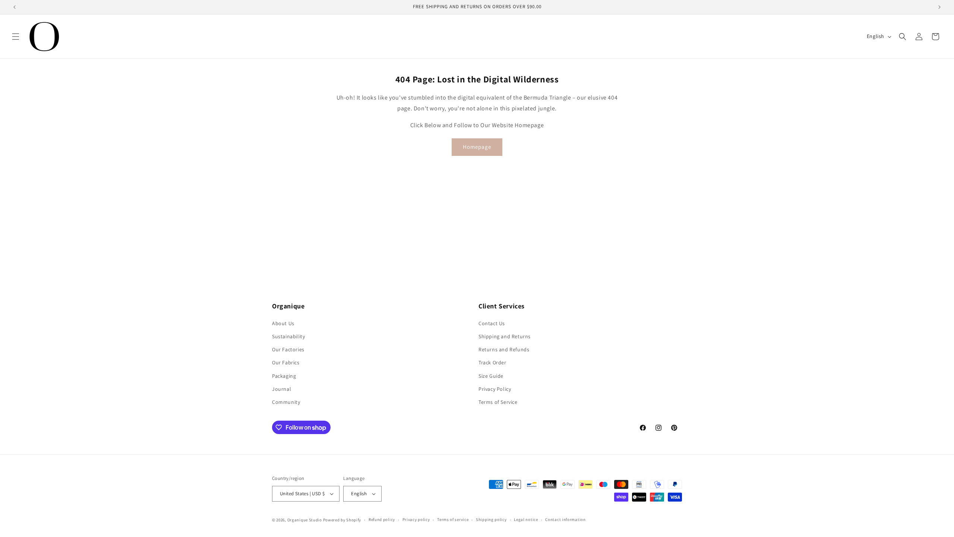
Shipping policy (491, 519)
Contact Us (491, 323)
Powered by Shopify (342, 519)
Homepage (477, 146)
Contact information (565, 519)
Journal (281, 389)
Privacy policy (416, 519)
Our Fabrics (286, 362)
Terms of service (452, 519)
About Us (283, 323)
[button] (15, 36)
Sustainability (288, 336)
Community (286, 402)
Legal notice (526, 519)
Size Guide (490, 376)
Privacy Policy (494, 389)
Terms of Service (498, 402)
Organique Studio (304, 519)
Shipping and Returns (504, 336)
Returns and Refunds (503, 349)
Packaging (284, 376)
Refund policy (382, 519)
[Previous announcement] (14, 7)
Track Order (492, 362)
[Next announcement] (939, 7)
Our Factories (288, 349)
